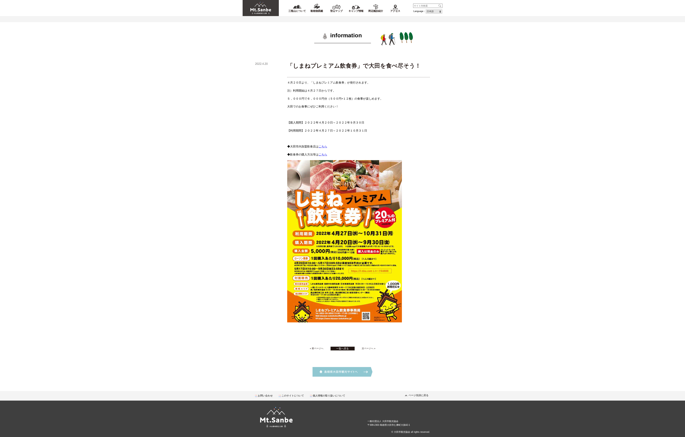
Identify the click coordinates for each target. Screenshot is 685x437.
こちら (323, 146)
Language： (419, 11)
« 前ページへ (316, 348)
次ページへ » (368, 348)
